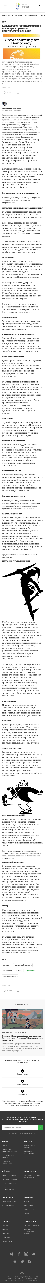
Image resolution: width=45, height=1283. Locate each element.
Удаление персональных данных (29, 1231)
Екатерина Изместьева (11, 108)
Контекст (19, 15)
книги (18, 971)
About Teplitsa (7, 1241)
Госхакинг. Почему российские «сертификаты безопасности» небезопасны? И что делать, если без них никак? (22, 1038)
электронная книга (10, 976)
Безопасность (31, 15)
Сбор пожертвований (9, 1179)
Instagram (26, 1254)
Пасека (26, 1213)
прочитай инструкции (30, 1101)
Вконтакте (33, 1254)
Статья (5, 22)
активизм (6, 965)
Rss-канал (30, 1261)
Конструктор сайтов (9, 1175)
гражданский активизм (23, 965)
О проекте (5, 1225)
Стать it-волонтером (9, 1201)
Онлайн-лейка (29, 1209)
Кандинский (28, 1205)
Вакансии (5, 1233)
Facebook (19, 1254)
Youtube (15, 1261)
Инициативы (7, 15)
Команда (5, 1229)
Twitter (22, 1261)
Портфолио (6, 1237)
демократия (7, 971)
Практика (5, 1145)
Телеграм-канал (11, 1254)
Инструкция (7, 1032)
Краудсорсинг (29, 971)
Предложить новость (31, 1225)
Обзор (16, 1032)
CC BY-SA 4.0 (35, 1280)
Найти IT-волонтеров (9, 1183)
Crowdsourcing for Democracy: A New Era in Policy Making (20, 138)
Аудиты (26, 1201)
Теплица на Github (8, 1205)
